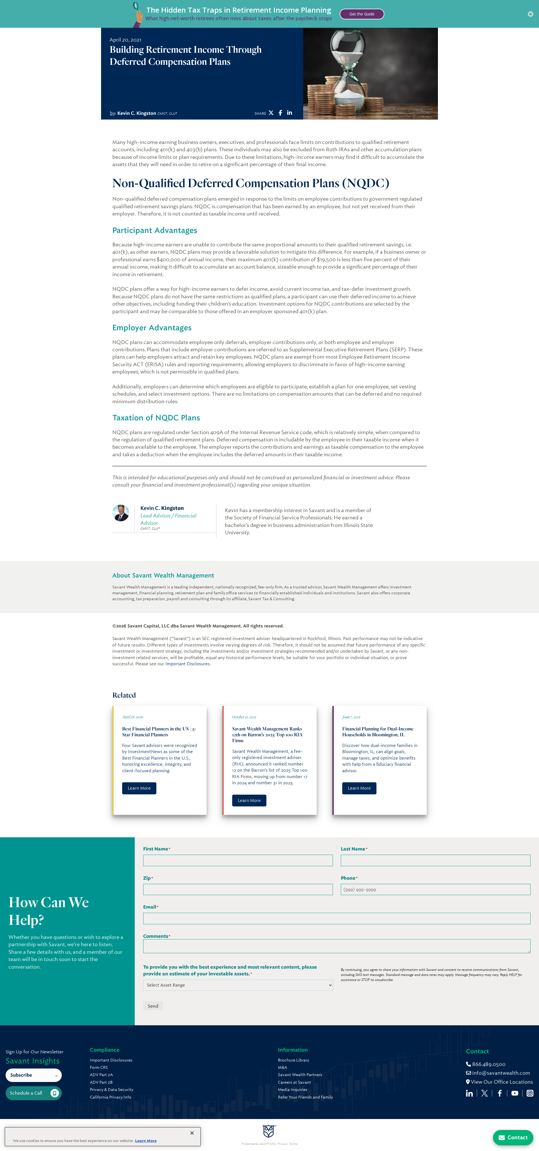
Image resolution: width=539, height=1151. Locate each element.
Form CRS (99, 1067)
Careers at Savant (294, 1082)
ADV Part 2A (101, 1074)
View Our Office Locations (501, 1082)
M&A (282, 1067)
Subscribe (21, 1075)
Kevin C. (162, 508)
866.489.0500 (488, 1064)
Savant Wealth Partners (300, 1074)
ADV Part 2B (101, 1082)
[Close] (192, 1133)
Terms (293, 1144)
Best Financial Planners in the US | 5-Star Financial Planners (159, 731)
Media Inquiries (292, 1089)
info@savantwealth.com (501, 1073)
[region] (102, 1137)
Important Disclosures (187, 664)
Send (153, 1006)
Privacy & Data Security (111, 1089)
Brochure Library (293, 1060)
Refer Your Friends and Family (305, 1097)
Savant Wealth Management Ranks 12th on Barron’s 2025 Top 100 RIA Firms (267, 734)
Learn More (139, 788)
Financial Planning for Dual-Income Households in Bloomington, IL (378, 731)
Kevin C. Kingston (136, 113)
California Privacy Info (110, 1097)
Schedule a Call (26, 1093)
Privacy (282, 1144)
